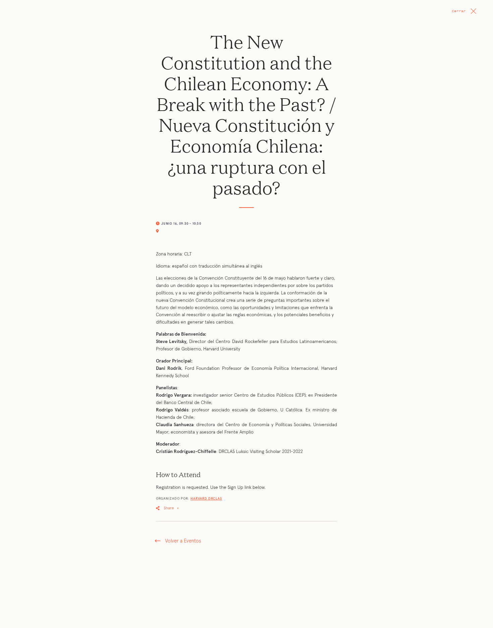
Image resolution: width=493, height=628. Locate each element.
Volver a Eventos (183, 541)
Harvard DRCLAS (206, 498)
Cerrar (459, 10)
